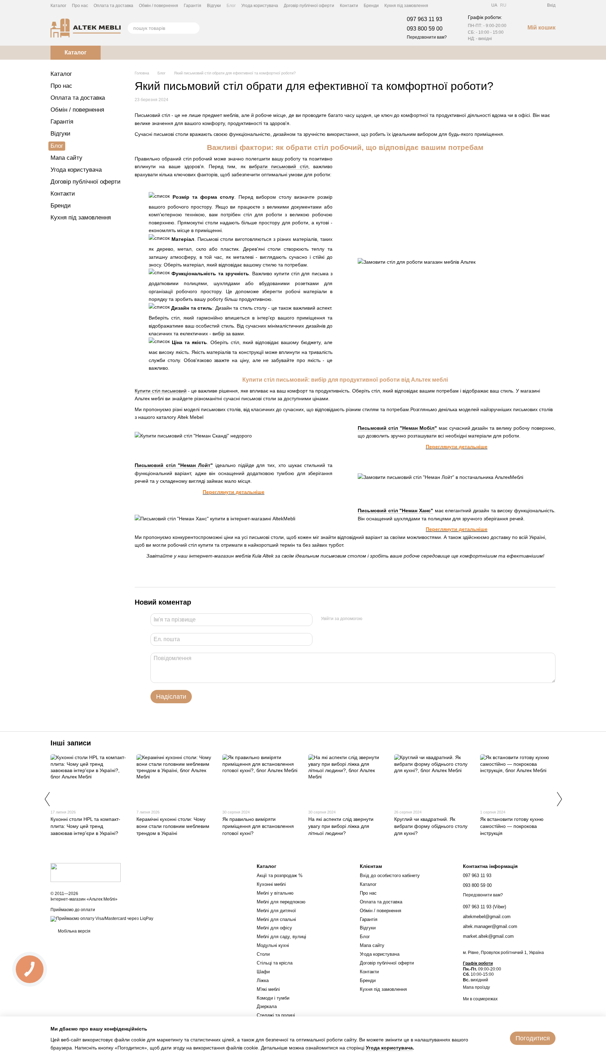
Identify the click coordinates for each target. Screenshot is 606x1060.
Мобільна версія (73, 931)
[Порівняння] (516, 5)
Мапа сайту (66, 157)
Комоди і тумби (273, 998)
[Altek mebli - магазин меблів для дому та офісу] (85, 872)
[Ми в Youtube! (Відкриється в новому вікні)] (446, 5)
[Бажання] (529, 5)
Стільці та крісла (274, 963)
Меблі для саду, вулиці (281, 936)
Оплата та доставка (113, 5)
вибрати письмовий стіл (278, 166)
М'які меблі (268, 989)
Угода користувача (259, 5)
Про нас (80, 5)
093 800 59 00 (425, 29)
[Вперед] (559, 799)
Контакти (349, 5)
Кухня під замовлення (406, 5)
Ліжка (263, 980)
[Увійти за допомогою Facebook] (370, 618)
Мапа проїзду (476, 987)
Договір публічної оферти (309, 5)
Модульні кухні (273, 945)
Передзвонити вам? (427, 37)
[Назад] (46, 799)
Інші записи (70, 743)
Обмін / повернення (158, 5)
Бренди (371, 5)
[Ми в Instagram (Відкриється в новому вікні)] (455, 5)
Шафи (263, 971)
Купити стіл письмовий (161, 391)
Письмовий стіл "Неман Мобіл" (397, 428)
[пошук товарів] (194, 28)
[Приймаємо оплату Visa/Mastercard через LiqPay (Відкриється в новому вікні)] (101, 918)
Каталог (58, 5)
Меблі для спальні (276, 919)
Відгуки (214, 5)
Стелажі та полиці (276, 1015)
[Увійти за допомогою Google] (381, 618)
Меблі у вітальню (275, 893)
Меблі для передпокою (281, 901)
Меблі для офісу (274, 927)
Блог (231, 5)
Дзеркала (267, 1006)
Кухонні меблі (271, 884)
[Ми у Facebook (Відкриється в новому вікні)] (438, 5)
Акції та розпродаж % (280, 875)
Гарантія (192, 5)
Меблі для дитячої (276, 910)
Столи (263, 954)
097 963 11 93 (424, 19)
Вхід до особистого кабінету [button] (390, 875)
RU (503, 5)
